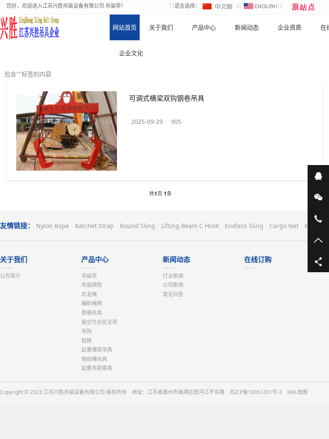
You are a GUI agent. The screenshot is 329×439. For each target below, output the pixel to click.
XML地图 (297, 392)
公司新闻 (173, 285)
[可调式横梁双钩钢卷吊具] (66, 132)
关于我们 (13, 259)
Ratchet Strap (94, 226)
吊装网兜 (91, 285)
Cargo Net (284, 226)
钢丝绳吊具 (94, 359)
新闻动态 (176, 259)
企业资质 (290, 27)
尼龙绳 (89, 294)
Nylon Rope (52, 226)
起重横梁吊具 (96, 349)
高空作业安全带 (99, 322)
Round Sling (137, 226)
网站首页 (125, 27)
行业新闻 (173, 276)
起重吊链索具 (96, 368)
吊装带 (89, 276)
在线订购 (258, 259)
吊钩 (86, 331)
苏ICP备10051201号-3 (256, 392)
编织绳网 (91, 303)
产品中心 (95, 259)
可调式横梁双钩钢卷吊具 (166, 98)
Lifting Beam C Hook (190, 226)
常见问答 (173, 294)
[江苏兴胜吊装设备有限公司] (30, 27)
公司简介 (10, 276)
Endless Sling (244, 226)
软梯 (86, 340)
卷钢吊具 (91, 312)
